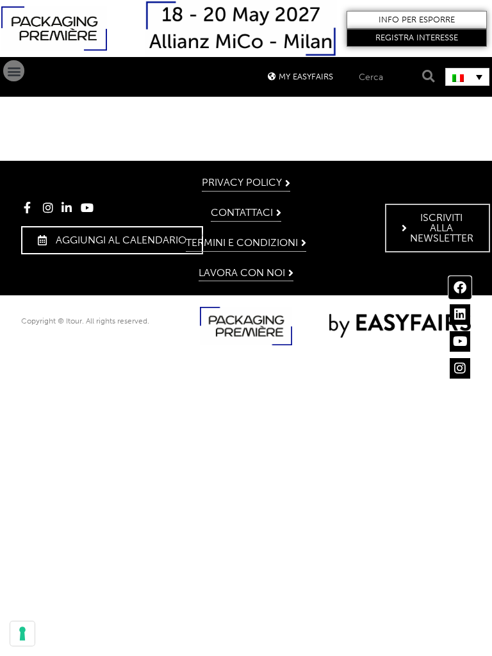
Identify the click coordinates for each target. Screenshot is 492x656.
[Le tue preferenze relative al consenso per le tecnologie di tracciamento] (22, 633)
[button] (417, 20)
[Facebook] (460, 287)
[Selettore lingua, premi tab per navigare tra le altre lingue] (467, 77)
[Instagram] (460, 368)
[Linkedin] (460, 314)
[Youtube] (460, 341)
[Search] (426, 76)
